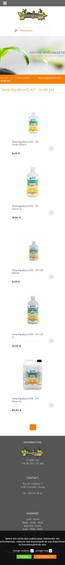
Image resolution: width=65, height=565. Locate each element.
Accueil (4, 77)
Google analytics (21, 550)
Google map (42, 550)
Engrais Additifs (23, 77)
